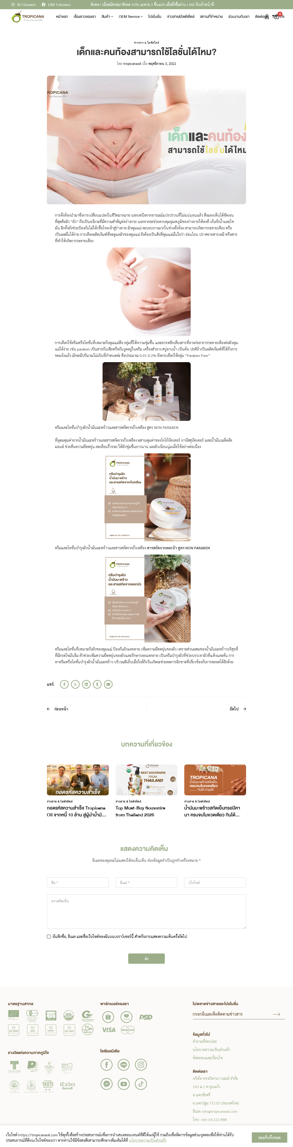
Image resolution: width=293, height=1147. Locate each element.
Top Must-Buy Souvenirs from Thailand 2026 (140, 811)
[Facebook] (64, 684)
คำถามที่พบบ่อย (205, 1041)
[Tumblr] (97, 684)
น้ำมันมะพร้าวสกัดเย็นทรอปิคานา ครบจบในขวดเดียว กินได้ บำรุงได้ (212, 815)
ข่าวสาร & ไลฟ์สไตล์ (146, 42)
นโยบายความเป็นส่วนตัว (147, 1140)
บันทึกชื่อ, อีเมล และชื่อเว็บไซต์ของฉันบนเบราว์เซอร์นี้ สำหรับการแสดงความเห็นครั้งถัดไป (119, 936)
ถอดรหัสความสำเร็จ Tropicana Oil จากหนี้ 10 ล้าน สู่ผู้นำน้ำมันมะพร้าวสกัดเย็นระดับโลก (76, 815)
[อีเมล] (108, 684)
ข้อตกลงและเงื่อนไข (208, 1057)
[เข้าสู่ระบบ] (267, 16)
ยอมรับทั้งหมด (269, 1137)
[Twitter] (75, 684)
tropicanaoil (129, 63)
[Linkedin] (86, 684)
